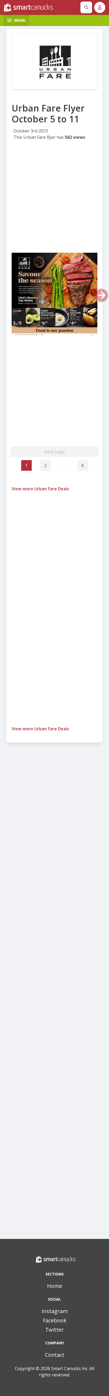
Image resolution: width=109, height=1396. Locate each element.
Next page (54, 452)
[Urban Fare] (54, 62)
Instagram (55, 1311)
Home (54, 1286)
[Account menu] (99, 7)
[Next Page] (101, 295)
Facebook (54, 1320)
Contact (54, 1354)
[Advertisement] (54, 198)
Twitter (54, 1329)
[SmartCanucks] (41, 7)
